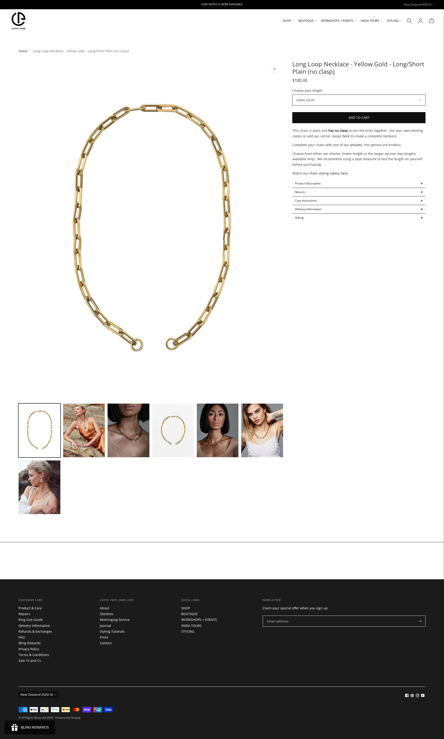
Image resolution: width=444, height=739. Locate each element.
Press (104, 637)
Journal (105, 625)
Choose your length (307, 91)
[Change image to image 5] (218, 430)
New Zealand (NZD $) (418, 4)
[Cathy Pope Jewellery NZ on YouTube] (423, 696)
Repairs (24, 614)
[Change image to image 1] (39, 430)
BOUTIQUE (306, 20)
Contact (106, 643)
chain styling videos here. (328, 173)
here (345, 136)
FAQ (21, 637)
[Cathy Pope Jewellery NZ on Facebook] (407, 696)
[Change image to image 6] (262, 430)
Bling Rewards (29, 643)
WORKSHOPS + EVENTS (337, 20)
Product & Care (30, 608)
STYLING (392, 20)
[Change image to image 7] (39, 487)
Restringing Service (115, 619)
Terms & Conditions (33, 655)
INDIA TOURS (370, 20)
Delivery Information (34, 625)
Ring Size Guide (30, 619)
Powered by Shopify (67, 718)
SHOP (287, 20)
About (104, 608)
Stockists (106, 614)
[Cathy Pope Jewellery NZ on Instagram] (417, 696)
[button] (359, 183)
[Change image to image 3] (128, 430)
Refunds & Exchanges (35, 631)
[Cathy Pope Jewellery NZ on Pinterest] (412, 696)
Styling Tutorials (112, 631)
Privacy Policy (28, 649)
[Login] (420, 21)
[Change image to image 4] (173, 430)
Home (23, 51)
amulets (356, 145)
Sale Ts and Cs (29, 660)
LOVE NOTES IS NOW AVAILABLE (222, 4)
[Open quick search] (409, 21)
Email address (276, 616)
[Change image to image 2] (84, 430)
